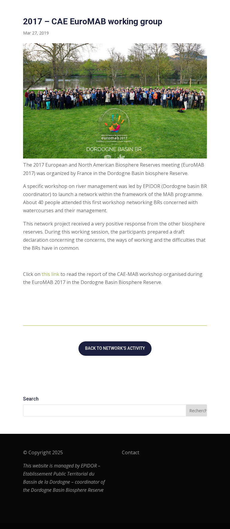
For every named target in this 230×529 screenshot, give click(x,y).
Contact (130, 452)
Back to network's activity (115, 348)
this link (50, 274)
